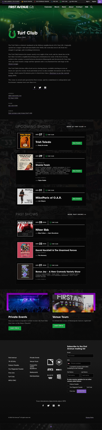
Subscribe (81, 391)
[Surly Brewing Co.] (59, 362)
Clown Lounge (13, 64)
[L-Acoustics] (50, 362)
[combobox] (69, 363)
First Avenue (12, 358)
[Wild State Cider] (59, 377)
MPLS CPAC (12, 380)
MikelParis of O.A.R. (49, 198)
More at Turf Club (75, 126)
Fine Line (72, 391)
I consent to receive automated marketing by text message (77, 367)
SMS (68, 360)
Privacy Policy (90, 417)
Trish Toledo (43, 142)
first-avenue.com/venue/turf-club (20, 113)
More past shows (75, 214)
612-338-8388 (13, 105)
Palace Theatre (74, 384)
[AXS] (50, 369)
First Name (70, 372)
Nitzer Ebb (42, 230)
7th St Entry (12, 361)
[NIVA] (59, 369)
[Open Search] (91, 7)
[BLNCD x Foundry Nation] (50, 377)
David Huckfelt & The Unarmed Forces (56, 250)
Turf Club (89, 387)
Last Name (84, 372)
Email (68, 352)
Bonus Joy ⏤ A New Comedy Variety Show (58, 272)
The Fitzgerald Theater (75, 387)
